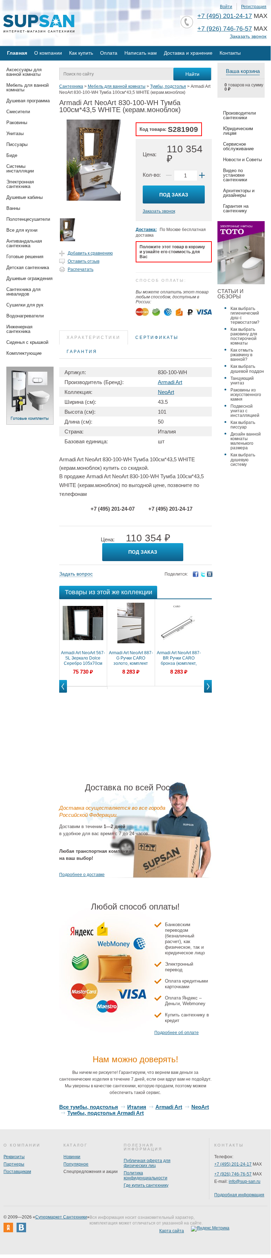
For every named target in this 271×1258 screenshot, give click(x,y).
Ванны (13, 208)
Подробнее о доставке (82, 874)
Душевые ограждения (29, 278)
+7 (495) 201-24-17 (224, 15)
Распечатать (80, 269)
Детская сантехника (27, 267)
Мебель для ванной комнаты (27, 87)
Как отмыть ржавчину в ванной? (241, 355)
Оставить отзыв (83, 261)
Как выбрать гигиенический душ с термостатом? (244, 315)
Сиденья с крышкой (27, 342)
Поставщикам (17, 1171)
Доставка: (146, 229)
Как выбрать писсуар (242, 425)
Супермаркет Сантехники (61, 1217)
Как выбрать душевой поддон (247, 368)
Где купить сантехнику (146, 1185)
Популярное (75, 1164)
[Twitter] (202, 574)
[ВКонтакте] (210, 574)
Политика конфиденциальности (145, 1175)
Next (208, 692)
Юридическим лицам (238, 131)
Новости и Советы (242, 159)
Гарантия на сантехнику (235, 208)
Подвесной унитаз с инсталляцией (244, 411)
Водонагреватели (25, 315)
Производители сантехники (239, 115)
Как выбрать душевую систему (242, 459)
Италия (136, 1107)
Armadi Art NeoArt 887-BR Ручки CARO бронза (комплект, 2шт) (179, 658)
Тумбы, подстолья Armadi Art (105, 1113)
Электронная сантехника (20, 184)
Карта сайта (171, 1230)
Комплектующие (24, 353)
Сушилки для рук (24, 305)
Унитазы (15, 133)
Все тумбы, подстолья (88, 1107)
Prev (63, 692)
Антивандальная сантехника (24, 243)
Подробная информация (239, 1194)
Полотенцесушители (28, 219)
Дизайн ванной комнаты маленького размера (245, 441)
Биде (11, 155)
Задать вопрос (76, 574)
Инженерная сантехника (19, 329)
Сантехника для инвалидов (23, 292)
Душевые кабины (24, 197)
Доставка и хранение (188, 53)
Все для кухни (21, 230)
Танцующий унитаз (242, 380)
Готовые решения (24, 256)
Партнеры (14, 1164)
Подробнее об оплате (176, 1032)
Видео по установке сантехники (235, 175)
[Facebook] (195, 574)
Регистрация (253, 6)
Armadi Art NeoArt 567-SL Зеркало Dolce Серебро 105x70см (83, 658)
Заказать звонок (248, 36)
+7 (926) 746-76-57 (224, 28)
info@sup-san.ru (244, 1181)
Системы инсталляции (20, 169)
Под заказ (173, 194)
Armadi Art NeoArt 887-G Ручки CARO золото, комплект (131, 658)
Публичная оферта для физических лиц (147, 1163)
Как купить (81, 53)
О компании (48, 53)
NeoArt (166, 392)
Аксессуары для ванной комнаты (24, 72)
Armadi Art (170, 382)
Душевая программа (28, 100)
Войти (226, 6)
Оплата (108, 53)
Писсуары (16, 144)
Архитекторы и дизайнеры (238, 193)
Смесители (18, 111)
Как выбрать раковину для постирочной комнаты (243, 336)
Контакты (230, 53)
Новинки (71, 1156)
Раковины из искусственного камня (245, 395)
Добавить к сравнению (90, 253)
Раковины (16, 122)
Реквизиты (14, 1156)
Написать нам (140, 53)
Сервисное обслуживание (238, 146)
